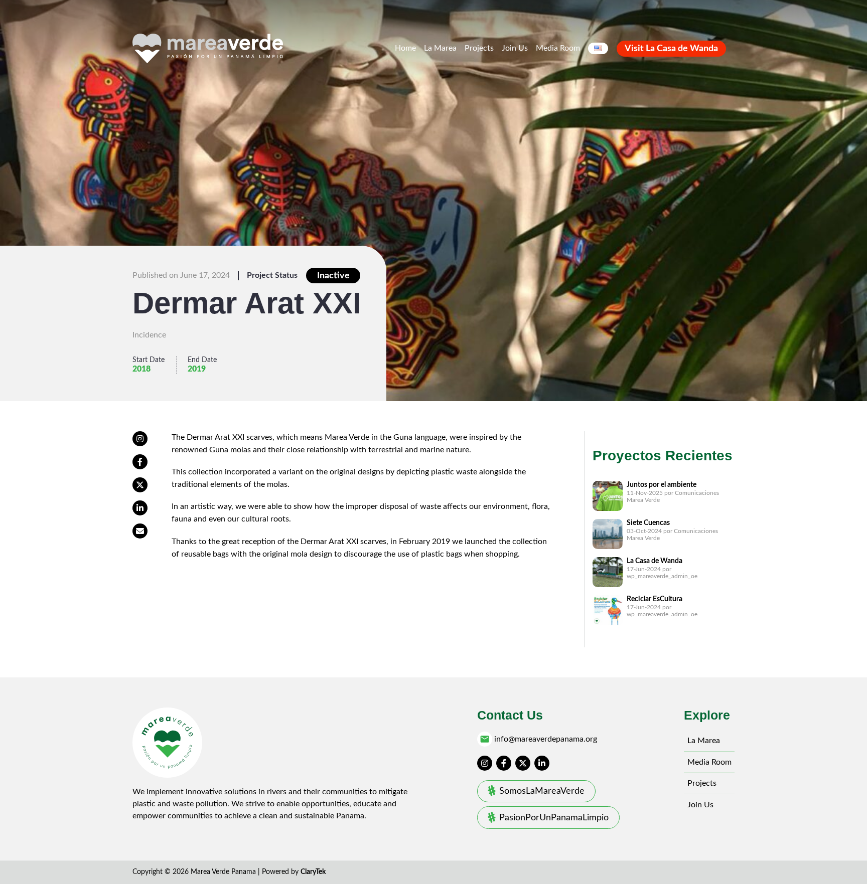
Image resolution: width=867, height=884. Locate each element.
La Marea (440, 48)
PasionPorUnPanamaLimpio (554, 817)
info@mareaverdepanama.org (545, 739)
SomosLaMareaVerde (542, 791)
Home (405, 48)
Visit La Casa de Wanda (671, 48)
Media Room (558, 48)
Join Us (515, 48)
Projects (479, 48)
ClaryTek (313, 871)
